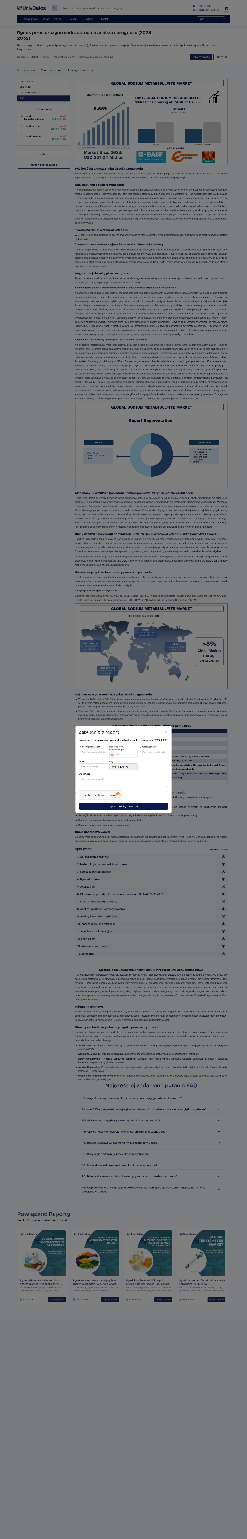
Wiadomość (84, 773)
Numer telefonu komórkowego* (116, 748)
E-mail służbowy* (148, 746)
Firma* (82, 761)
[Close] (166, 732)
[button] (112, 755)
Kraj (111, 761)
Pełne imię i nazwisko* (89, 746)
